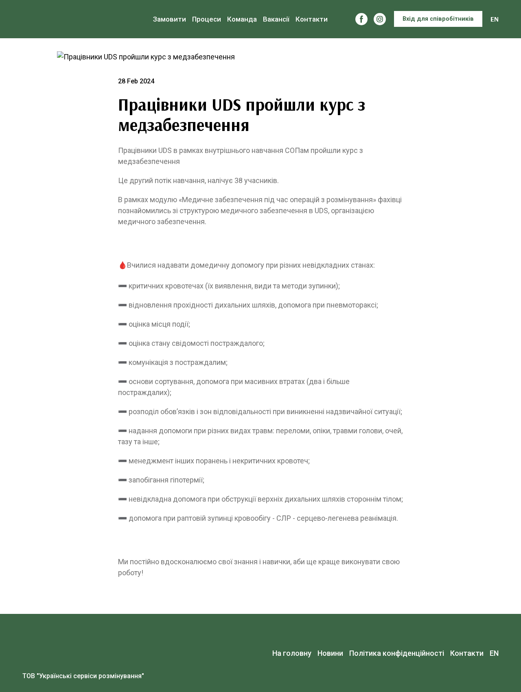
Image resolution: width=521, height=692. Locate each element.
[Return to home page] (76, 19)
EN (494, 19)
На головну (291, 653)
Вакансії (276, 19)
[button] (361, 19)
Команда (242, 19)
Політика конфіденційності (396, 653)
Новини (330, 653)
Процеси (206, 19)
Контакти (312, 19)
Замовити (169, 19)
